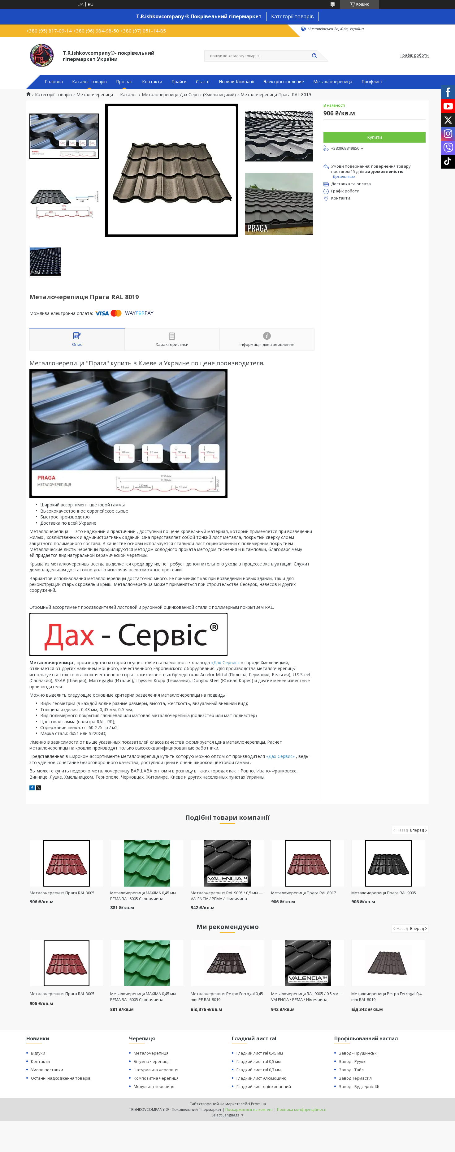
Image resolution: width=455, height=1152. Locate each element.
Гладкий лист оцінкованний (263, 1086)
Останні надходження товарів (61, 1078)
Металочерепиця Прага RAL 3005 (62, 893)
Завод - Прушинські (358, 1053)
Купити (374, 137)
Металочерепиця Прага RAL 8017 (303, 893)
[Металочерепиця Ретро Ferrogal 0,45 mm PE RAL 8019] (228, 963)
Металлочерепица (332, 82)
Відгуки (38, 1053)
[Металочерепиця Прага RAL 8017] (308, 863)
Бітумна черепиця (152, 1061)
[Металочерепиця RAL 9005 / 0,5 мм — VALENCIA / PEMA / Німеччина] (228, 863)
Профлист (372, 82)
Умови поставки (47, 1069)
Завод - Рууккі (352, 1061)
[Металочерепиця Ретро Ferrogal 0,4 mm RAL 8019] (388, 963)
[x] (38, 789)
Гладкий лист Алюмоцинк (261, 1078)
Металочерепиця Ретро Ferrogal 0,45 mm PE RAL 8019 (227, 996)
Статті (203, 82)
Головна (54, 82)
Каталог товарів (89, 82)
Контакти (152, 82)
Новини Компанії (236, 82)
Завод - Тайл (351, 1069)
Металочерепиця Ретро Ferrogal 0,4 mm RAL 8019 (386, 996)
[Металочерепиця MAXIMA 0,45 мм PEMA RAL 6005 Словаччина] (147, 863)
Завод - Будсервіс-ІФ (359, 1086)
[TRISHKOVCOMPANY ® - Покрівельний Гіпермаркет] (41, 55)
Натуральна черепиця (156, 1069)
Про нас (124, 82)
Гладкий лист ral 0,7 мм (258, 1069)
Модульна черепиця (154, 1086)
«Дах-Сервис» (225, 662)
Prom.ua (258, 1104)
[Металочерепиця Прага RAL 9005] (388, 863)
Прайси (179, 82)
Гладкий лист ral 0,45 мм (259, 1053)
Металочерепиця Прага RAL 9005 (383, 893)
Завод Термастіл (355, 1078)
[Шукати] (314, 56)
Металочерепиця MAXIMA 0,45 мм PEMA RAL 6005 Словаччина (143, 895)
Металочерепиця (151, 1053)
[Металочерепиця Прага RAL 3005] (67, 863)
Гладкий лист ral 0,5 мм (258, 1061)
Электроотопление (283, 82)
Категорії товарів (292, 16)
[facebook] (32, 789)
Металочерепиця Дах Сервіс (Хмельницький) (189, 94)
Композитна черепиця (156, 1078)
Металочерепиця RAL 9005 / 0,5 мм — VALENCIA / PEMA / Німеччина (227, 895)
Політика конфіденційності (301, 1109)
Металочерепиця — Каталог (106, 94)
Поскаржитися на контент (249, 1109)
